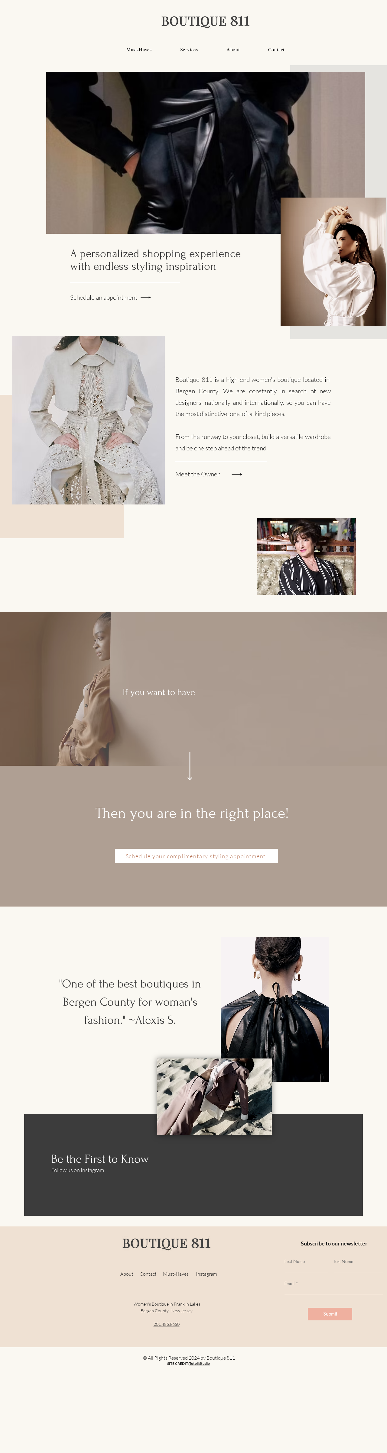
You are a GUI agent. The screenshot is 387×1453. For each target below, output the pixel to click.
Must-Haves (179, 1274)
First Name (295, 1261)
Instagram (206, 1274)
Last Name (343, 1261)
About (128, 1274)
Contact (151, 1274)
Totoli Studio (199, 1363)
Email (289, 1283)
